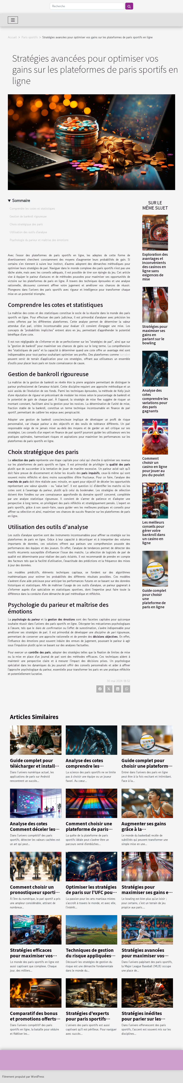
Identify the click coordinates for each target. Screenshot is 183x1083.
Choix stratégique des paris (26, 224)
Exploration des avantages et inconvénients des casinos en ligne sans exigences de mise (155, 266)
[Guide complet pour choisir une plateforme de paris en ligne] (155, 568)
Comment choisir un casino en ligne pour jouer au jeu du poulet (154, 466)
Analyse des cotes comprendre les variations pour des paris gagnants (155, 400)
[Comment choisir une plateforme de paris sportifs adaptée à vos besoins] (91, 803)
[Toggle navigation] (13, 20)
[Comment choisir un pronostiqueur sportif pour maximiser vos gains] (35, 866)
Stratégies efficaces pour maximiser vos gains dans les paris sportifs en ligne (31, 958)
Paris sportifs (29, 37)
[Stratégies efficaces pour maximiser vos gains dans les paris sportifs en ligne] (35, 929)
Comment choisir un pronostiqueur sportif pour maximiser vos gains (33, 895)
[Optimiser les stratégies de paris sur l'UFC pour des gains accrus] (91, 866)
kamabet (125, 354)
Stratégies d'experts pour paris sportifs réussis (87, 1018)
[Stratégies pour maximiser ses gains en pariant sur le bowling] (155, 304)
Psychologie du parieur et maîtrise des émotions (39, 240)
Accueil (12, 37)
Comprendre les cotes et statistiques (32, 208)
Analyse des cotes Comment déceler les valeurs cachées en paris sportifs (32, 831)
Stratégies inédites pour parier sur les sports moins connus (144, 1018)
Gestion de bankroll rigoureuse (28, 216)
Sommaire (21, 200)
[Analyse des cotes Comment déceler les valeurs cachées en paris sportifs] (35, 803)
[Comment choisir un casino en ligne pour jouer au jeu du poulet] (155, 436)
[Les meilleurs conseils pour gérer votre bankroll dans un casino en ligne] (155, 500)
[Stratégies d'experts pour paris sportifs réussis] (91, 992)
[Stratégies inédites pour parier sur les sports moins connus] (147, 992)
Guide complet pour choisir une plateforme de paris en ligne (146, 765)
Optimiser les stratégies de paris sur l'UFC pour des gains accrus (91, 892)
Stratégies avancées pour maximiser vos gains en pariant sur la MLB (146, 958)
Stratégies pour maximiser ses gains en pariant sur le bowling (154, 334)
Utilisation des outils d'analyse (28, 232)
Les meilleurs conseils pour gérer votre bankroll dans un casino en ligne (153, 532)
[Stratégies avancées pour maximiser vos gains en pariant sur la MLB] (147, 929)
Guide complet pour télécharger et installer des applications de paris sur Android (34, 768)
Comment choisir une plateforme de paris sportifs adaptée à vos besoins (89, 831)
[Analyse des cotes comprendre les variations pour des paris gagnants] (155, 368)
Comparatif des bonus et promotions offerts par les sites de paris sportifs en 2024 (34, 1021)
